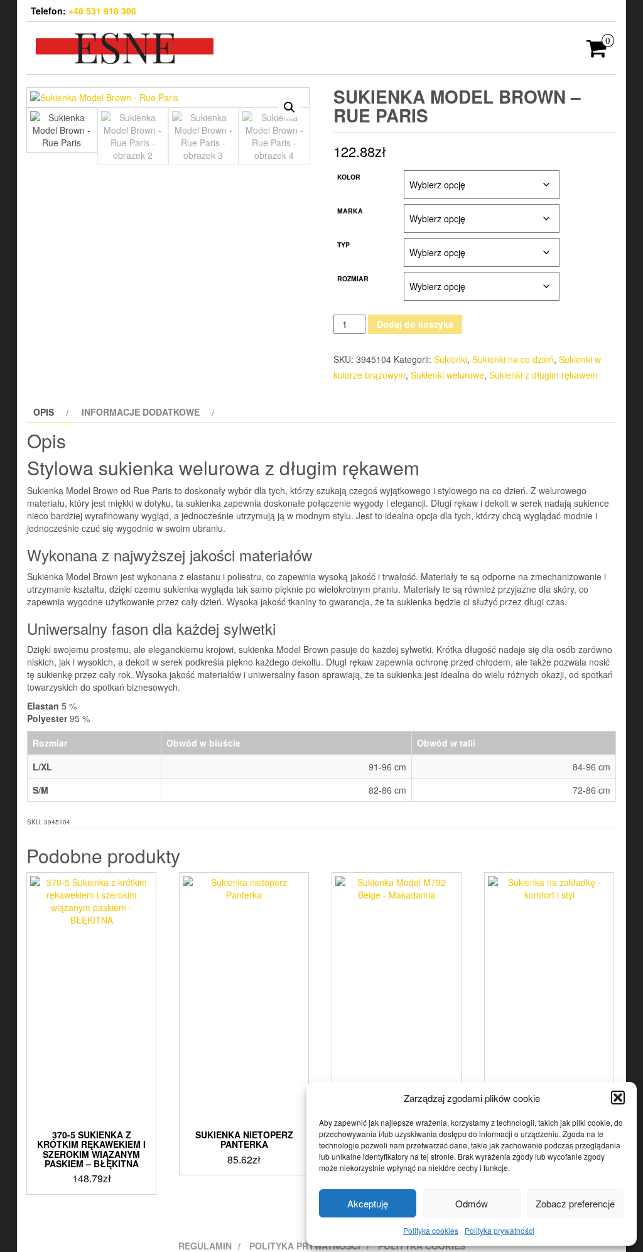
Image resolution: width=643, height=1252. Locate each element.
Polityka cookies (430, 1230)
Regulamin (205, 1245)
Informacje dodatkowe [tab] (141, 412)
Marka (350, 210)
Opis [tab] (43, 412)
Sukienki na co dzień (513, 359)
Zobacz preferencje (575, 1203)
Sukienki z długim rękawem (543, 375)
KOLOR (348, 176)
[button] (618, 1097)
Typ (343, 244)
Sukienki (450, 359)
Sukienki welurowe (447, 375)
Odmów (471, 1203)
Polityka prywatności (499, 1230)
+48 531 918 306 (102, 10)
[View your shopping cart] (596, 52)
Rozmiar (353, 278)
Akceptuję (367, 1203)
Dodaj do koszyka (415, 324)
